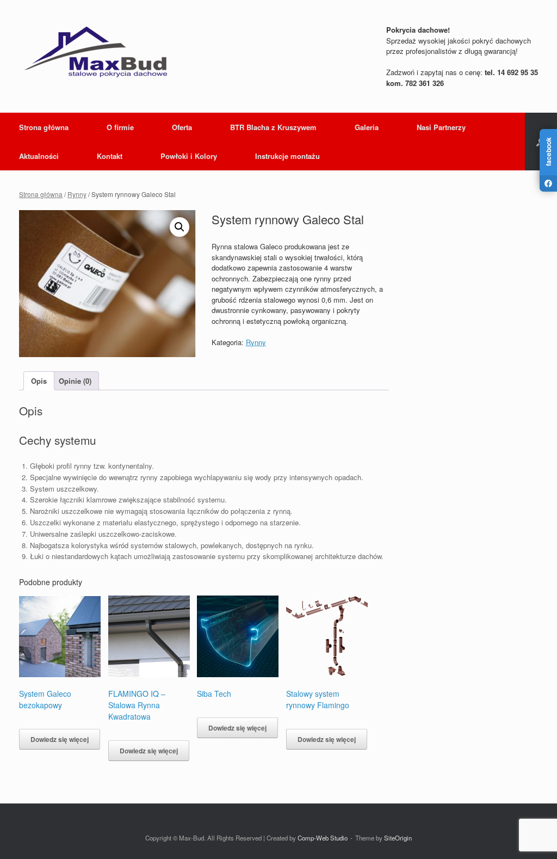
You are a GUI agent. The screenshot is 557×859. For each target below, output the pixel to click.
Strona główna (44, 127)
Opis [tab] (39, 381)
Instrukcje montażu (287, 156)
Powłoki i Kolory (188, 156)
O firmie (120, 127)
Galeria (367, 127)
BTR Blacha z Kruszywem (273, 127)
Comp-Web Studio (323, 837)
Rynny (76, 194)
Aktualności (39, 156)
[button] (179, 227)
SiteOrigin (398, 837)
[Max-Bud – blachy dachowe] (95, 51)
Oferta (182, 127)
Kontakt (109, 156)
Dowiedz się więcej (59, 739)
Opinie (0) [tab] (75, 381)
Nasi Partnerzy (441, 127)
